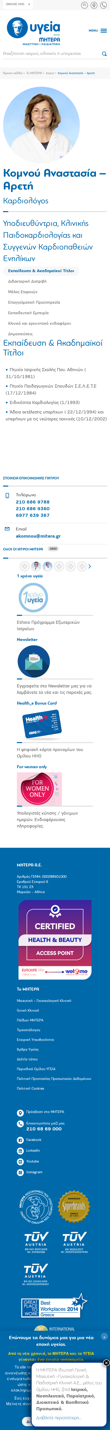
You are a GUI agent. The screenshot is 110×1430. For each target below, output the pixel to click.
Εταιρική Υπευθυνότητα (35, 1040)
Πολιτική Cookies (30, 1089)
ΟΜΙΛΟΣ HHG (15, 4)
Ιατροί (50, 73)
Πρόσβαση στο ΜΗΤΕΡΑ (45, 1112)
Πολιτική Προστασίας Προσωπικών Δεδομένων (54, 1079)
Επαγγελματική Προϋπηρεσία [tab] (34, 303)
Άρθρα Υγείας (28, 1050)
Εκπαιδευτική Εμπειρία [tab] (28, 313)
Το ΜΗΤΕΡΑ (34, 73)
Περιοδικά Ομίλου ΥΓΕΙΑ (36, 1069)
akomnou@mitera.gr (38, 536)
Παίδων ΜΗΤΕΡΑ (30, 1020)
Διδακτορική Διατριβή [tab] (27, 282)
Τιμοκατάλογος (28, 1030)
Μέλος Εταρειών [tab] (23, 292)
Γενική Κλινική (28, 1011)
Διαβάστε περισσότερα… (59, 1418)
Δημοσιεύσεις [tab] (20, 334)
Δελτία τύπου (27, 1059)
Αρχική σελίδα (13, 73)
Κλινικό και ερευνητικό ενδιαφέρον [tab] (39, 324)
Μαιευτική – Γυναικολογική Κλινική (44, 1001)
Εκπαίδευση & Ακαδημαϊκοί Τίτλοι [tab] (41, 271)
